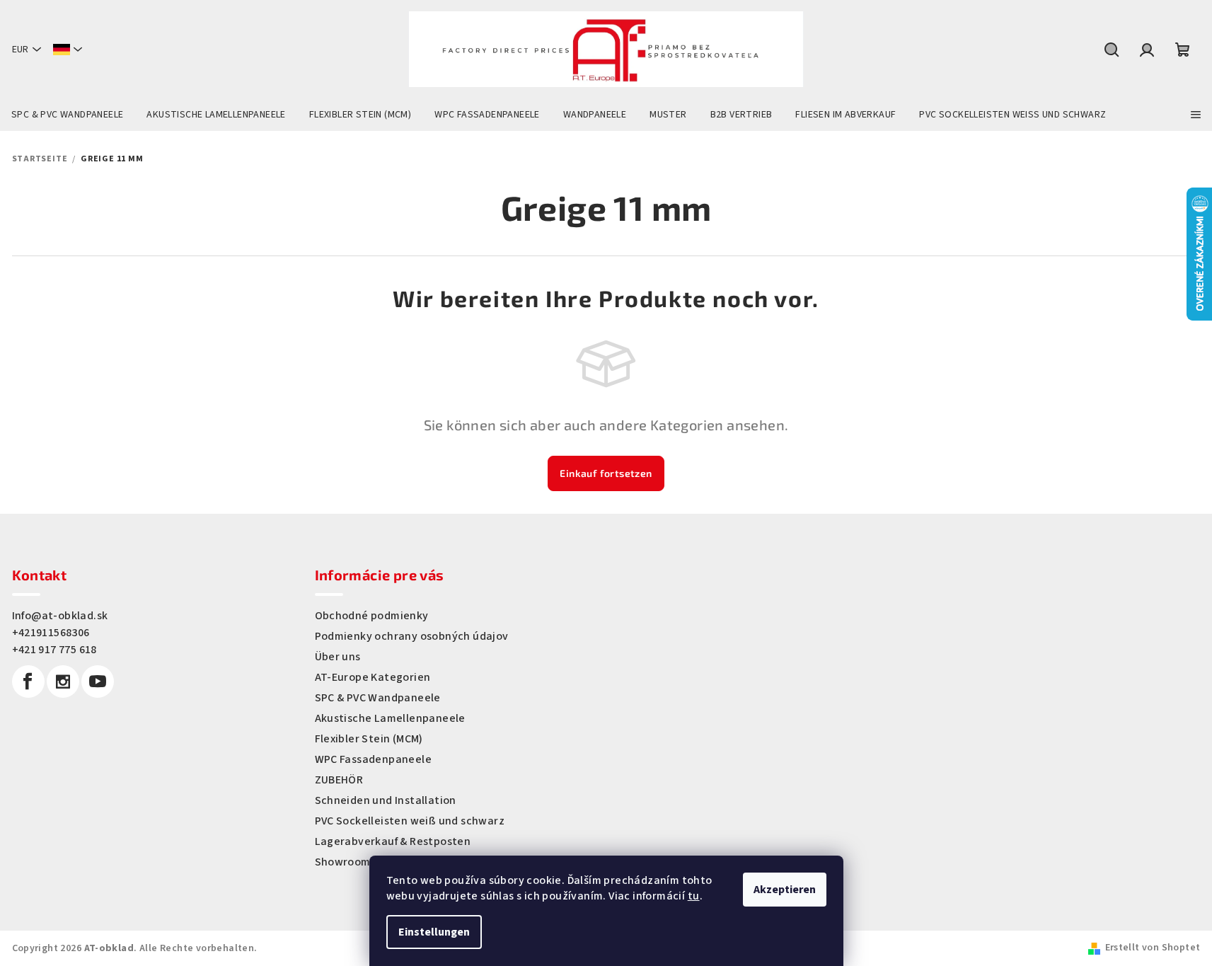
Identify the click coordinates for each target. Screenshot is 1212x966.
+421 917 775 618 (54, 649)
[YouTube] (97, 681)
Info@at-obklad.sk (60, 615)
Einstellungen (434, 932)
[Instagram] (63, 681)
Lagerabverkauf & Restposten (393, 841)
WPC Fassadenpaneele (373, 759)
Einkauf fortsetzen (606, 473)
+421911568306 (51, 632)
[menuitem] (67, 114)
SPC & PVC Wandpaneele (378, 698)
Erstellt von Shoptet (1153, 948)
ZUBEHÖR (339, 780)
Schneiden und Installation (385, 800)
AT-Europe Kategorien (373, 677)
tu (694, 896)
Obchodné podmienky (372, 615)
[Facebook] (28, 681)
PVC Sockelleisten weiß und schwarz (410, 821)
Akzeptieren (785, 889)
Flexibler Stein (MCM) (369, 739)
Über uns (338, 657)
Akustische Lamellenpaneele (390, 718)
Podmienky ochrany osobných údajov (412, 636)
